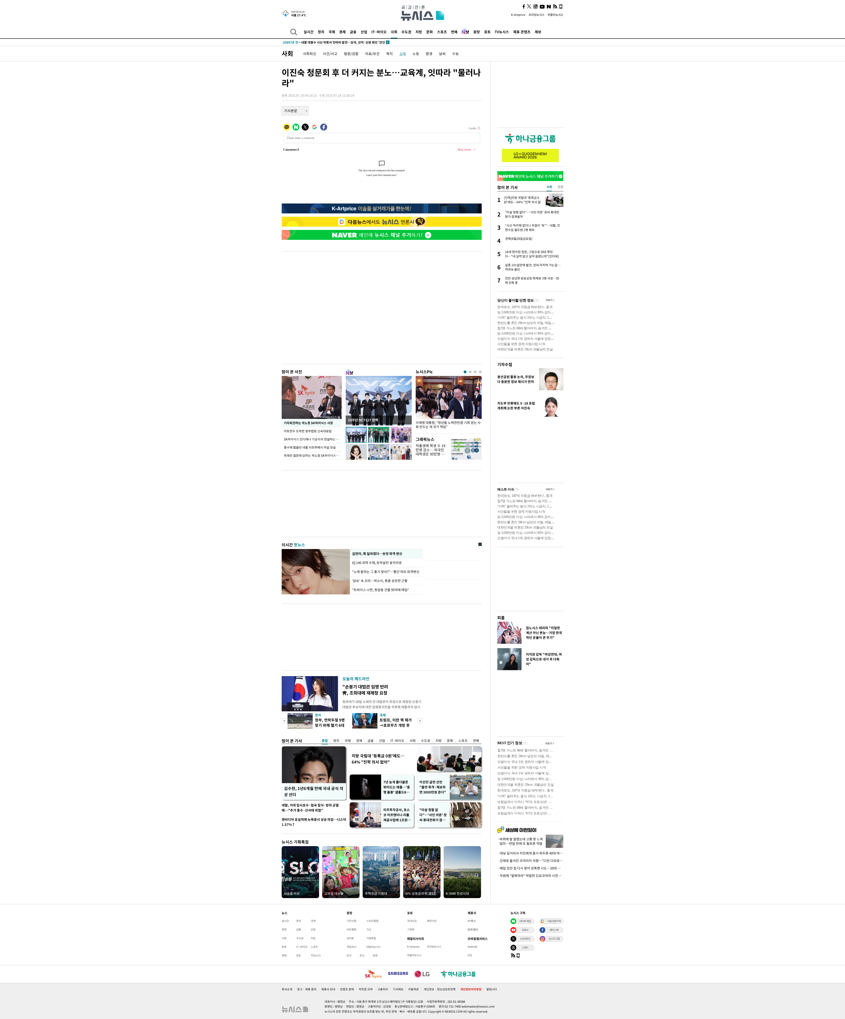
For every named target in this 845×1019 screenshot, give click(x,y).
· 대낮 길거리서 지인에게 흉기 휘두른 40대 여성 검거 (530, 853)
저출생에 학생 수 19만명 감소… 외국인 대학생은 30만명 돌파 (430, 452)
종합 (325, 740)
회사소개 (287, 989)
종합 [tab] (560, 187)
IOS (470, 955)
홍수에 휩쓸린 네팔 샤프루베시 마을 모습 (310, 447)
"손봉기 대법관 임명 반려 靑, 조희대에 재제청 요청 (365, 689)
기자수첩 (504, 364)
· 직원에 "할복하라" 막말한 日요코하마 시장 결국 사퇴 (530, 875)
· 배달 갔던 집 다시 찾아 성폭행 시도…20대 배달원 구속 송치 (530, 868)
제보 (538, 31)
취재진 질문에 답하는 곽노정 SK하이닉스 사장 (313, 455)
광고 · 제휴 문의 (306, 989)
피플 (501, 618)
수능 (455, 53)
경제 (342, 31)
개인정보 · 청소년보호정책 (440, 989)
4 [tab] (480, 371)
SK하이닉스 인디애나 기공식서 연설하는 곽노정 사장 (313, 439)
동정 (375, 955)
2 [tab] (470, 371)
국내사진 (412, 921)
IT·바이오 (379, 31)
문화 (429, 31)
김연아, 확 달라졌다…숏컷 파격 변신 (377, 553)
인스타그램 (554, 939)
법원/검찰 (351, 53)
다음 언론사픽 (554, 921)
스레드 (525, 947)
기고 (368, 929)
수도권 (406, 31)
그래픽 (410, 929)
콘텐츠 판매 (347, 989)
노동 (416, 53)
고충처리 (382, 989)
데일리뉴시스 (373, 947)
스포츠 (442, 31)
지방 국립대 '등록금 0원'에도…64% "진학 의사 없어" (378, 759)
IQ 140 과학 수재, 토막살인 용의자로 (377, 562)
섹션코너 (351, 947)
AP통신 (472, 921)
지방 (418, 31)
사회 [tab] (549, 187)
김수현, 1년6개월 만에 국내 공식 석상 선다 (313, 791)
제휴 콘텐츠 (522, 31)
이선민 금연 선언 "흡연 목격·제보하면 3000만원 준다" (432, 787)
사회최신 (309, 53)
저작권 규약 (366, 989)
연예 (454, 31)
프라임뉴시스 (536, 15)
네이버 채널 (525, 921)
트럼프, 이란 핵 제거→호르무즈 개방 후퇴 (396, 725)
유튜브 (525, 930)
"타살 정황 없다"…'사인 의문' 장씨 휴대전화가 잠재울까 (433, 815)
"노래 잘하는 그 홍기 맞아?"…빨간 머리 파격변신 (385, 571)
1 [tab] (465, 371)
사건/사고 (330, 53)
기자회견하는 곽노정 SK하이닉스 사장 (308, 423)
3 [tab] (475, 371)
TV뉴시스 (502, 31)
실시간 (309, 31)
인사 (349, 955)
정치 (321, 31)
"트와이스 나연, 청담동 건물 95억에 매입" (380, 589)
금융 (353, 31)
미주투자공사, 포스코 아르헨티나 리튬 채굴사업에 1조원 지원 (397, 815)
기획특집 (371, 938)
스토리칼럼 (372, 921)
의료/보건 (372, 53)
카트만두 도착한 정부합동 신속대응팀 (308, 431)
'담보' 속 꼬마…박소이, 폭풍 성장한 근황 (380, 580)
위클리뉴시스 (555, 15)
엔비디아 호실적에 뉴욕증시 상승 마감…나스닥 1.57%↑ (314, 822)
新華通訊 (473, 929)
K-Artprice (518, 15)
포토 (487, 31)
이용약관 (413, 989)
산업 (364, 31)
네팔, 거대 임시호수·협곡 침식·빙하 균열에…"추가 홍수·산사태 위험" (310, 808)
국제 (332, 31)
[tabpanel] (449, 403)
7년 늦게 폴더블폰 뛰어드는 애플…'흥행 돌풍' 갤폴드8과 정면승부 (396, 787)
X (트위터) (525, 939)
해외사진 (432, 921)
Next (419, 720)
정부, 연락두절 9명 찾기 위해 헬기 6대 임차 (330, 725)
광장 (476, 31)
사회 (394, 31)
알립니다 (491, 989)
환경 (429, 53)
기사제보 (398, 989)
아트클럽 (351, 929)
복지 (389, 53)
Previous (284, 720)
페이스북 (554, 930)
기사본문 (290, 110)
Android (472, 947)
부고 (362, 955)
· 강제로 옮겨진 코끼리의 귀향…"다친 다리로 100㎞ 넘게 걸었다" (530, 860)
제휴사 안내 (328, 989)
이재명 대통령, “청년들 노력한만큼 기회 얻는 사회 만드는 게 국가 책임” (448, 425)
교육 (402, 53)
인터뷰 (350, 938)
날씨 (442, 53)
